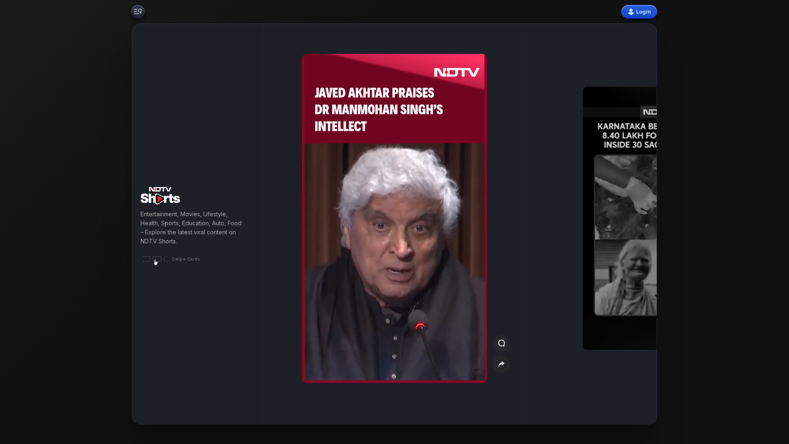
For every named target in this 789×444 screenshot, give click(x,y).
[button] (609, 224)
